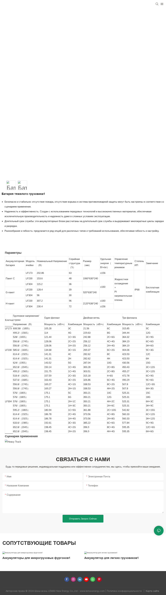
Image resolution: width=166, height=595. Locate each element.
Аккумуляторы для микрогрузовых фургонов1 (36, 558)
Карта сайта (153, 590)
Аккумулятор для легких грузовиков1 (111, 558)
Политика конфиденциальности (124, 590)
